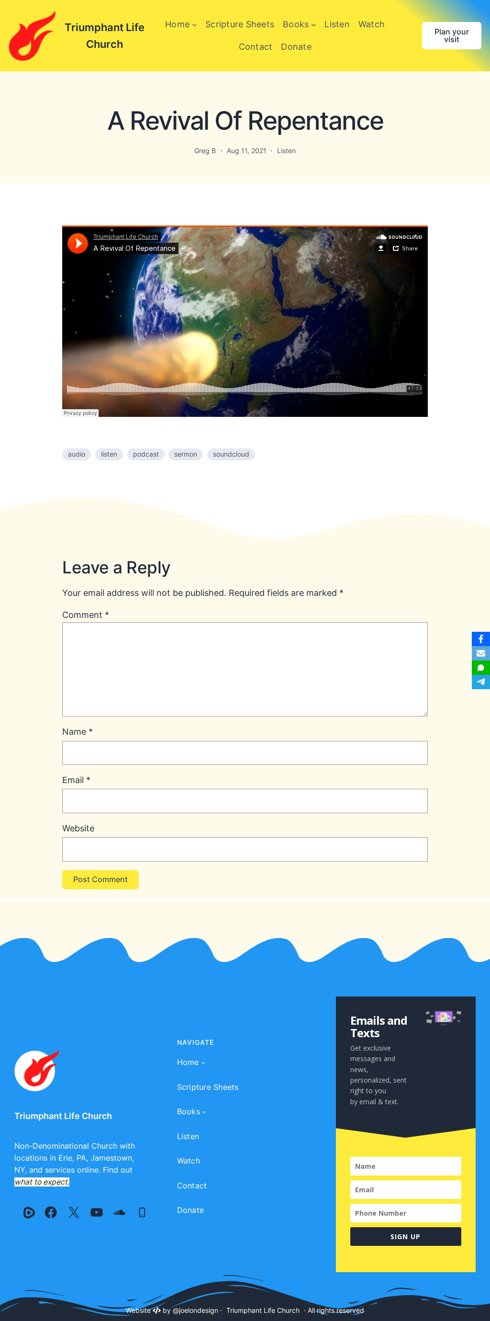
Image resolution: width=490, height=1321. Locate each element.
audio (76, 454)
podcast (146, 454)
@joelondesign (195, 1310)
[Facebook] (51, 1212)
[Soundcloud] (119, 1212)
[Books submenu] (313, 24)
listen (109, 454)
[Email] (481, 653)
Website (78, 828)
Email (76, 780)
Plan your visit (451, 35)
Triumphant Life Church (63, 1116)
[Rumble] (29, 1212)
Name (77, 732)
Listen (286, 151)
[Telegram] (481, 682)
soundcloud (231, 454)
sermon (185, 454)
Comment (85, 615)
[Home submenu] (194, 24)
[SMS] (481, 667)
